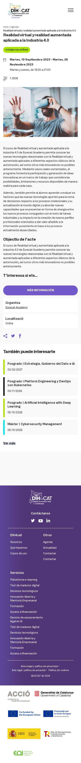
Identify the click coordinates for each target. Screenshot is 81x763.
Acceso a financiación (23, 612)
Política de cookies (59, 670)
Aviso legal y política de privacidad (39, 666)
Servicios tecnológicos (24, 591)
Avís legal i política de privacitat (29, 670)
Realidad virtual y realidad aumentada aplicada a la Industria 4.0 (39, 31)
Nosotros (16, 542)
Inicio (6, 27)
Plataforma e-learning (23, 580)
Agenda (14, 27)
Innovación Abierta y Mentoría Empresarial (23, 599)
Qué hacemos (18, 548)
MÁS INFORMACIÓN (40, 290)
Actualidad (50, 548)
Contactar (49, 553)
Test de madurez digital (24, 585)
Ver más (9, 443)
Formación (17, 606)
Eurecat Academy (16, 307)
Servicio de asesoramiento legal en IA (26, 619)
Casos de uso (18, 553)
